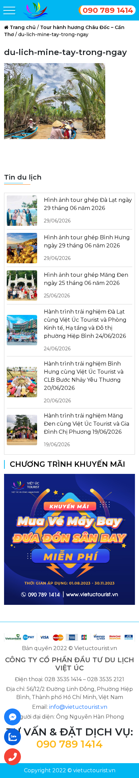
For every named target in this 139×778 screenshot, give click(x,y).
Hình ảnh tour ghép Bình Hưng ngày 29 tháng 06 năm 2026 (87, 247)
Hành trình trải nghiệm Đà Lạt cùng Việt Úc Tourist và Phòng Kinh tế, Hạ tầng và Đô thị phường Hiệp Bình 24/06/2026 (85, 330)
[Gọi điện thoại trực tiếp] (14, 756)
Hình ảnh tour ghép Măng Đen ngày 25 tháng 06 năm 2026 (86, 285)
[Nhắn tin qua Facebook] (14, 716)
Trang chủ (23, 27)
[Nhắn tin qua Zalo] (14, 736)
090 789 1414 (108, 10)
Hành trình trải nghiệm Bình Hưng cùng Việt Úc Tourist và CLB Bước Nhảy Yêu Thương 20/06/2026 (83, 382)
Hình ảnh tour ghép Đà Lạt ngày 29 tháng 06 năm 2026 (88, 210)
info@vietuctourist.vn (78, 707)
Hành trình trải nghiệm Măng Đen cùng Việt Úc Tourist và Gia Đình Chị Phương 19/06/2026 (86, 430)
